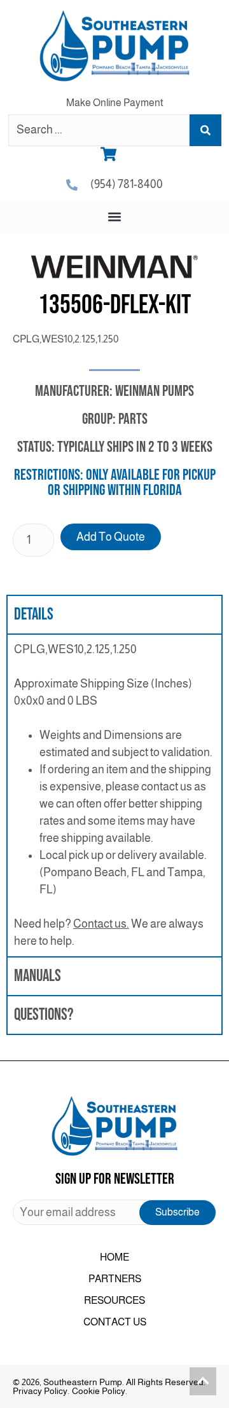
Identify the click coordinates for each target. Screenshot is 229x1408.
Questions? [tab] (43, 1015)
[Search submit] (205, 130)
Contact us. (101, 923)
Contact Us (114, 1322)
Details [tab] (33, 615)
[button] (114, 216)
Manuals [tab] (37, 976)
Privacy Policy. (41, 1391)
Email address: (114, 1212)
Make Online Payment (114, 102)
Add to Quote (110, 537)
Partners (114, 1278)
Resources (114, 1300)
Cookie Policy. (99, 1391)
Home (114, 1257)
